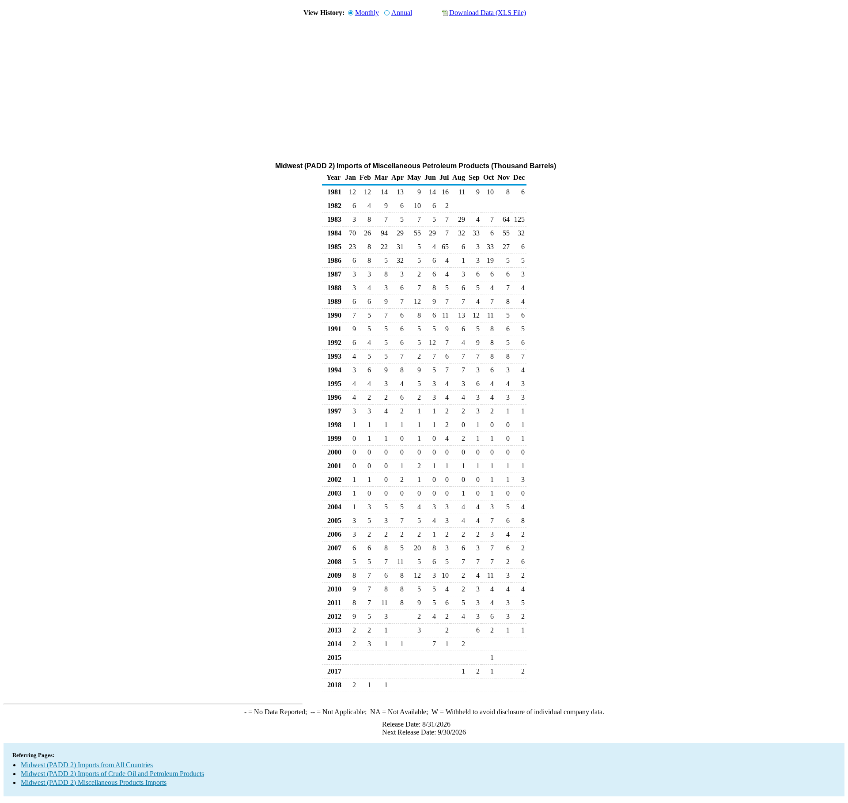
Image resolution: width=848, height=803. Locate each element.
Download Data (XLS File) (487, 12)
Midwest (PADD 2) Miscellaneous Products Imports (94, 782)
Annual (401, 12)
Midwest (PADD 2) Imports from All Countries (87, 765)
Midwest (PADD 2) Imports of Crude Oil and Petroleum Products (112, 773)
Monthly (367, 12)
